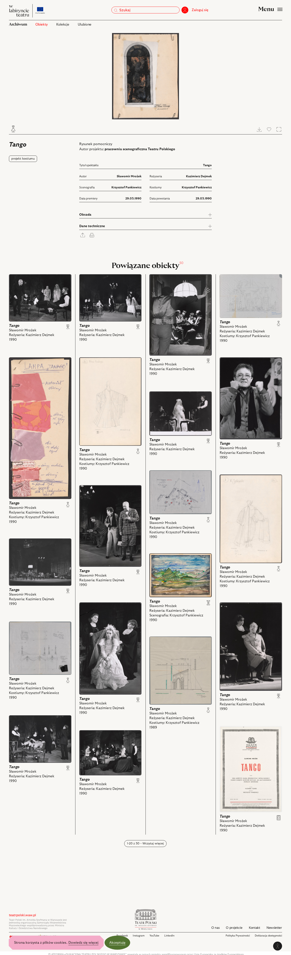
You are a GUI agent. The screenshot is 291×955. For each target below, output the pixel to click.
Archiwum (18, 24)
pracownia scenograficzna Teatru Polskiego (140, 149)
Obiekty (41, 24)
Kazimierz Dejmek (199, 176)
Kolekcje (62, 24)
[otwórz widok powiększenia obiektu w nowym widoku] (145, 76)
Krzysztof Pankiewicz (126, 187)
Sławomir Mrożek (129, 176)
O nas (215, 927)
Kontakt (254, 927)
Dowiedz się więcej (83, 942)
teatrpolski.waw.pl (22, 915)
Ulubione (84, 24)
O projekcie (234, 927)
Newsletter (274, 927)
